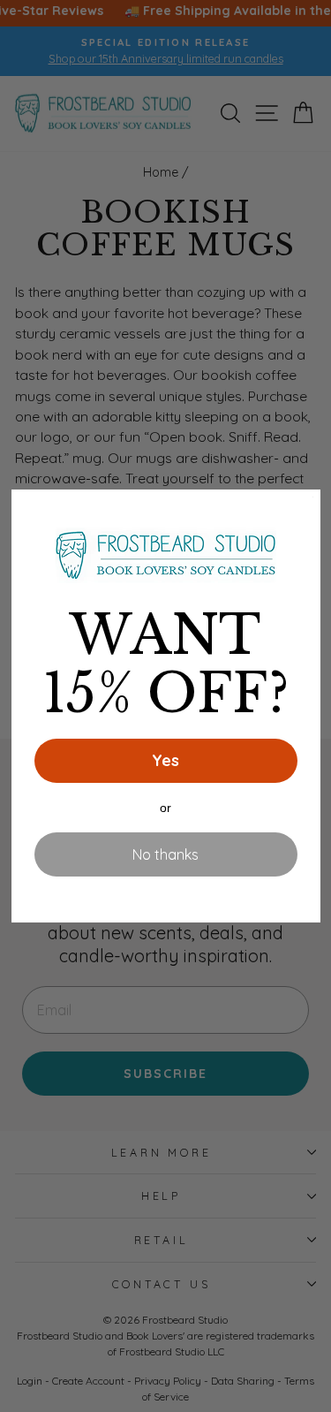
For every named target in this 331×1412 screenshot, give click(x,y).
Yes (165, 760)
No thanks (165, 854)
